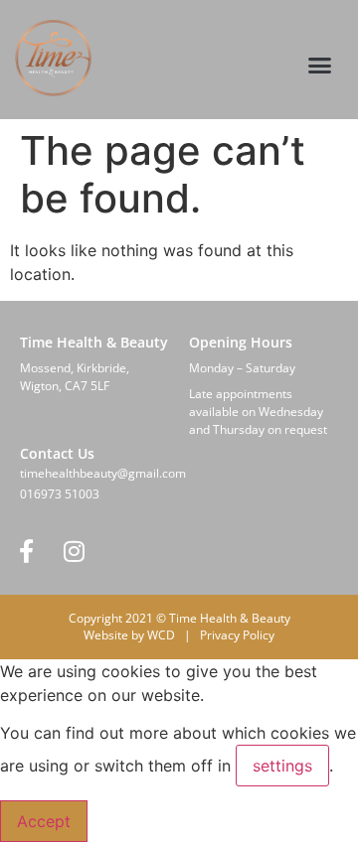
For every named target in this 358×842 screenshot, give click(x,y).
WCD (161, 635)
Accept (44, 821)
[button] (320, 65)
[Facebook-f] (26, 551)
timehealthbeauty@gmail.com (103, 473)
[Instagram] (73, 551)
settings (282, 765)
